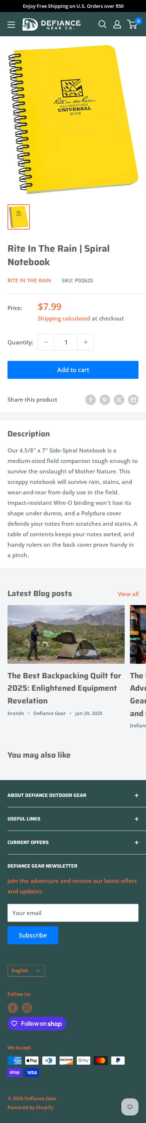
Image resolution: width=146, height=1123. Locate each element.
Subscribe (33, 935)
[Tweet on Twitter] (119, 399)
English (20, 970)
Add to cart (73, 370)
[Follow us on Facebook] (12, 1008)
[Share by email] (133, 399)
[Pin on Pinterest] (105, 399)
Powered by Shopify (30, 1107)
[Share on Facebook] (90, 399)
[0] (132, 24)
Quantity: (20, 342)
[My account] (117, 24)
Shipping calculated (64, 318)
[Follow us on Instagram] (27, 1008)
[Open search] (102, 24)
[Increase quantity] (86, 342)
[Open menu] (11, 25)
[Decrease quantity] (46, 342)
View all (128, 594)
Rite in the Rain (29, 280)
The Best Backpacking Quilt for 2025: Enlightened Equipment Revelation (64, 688)
